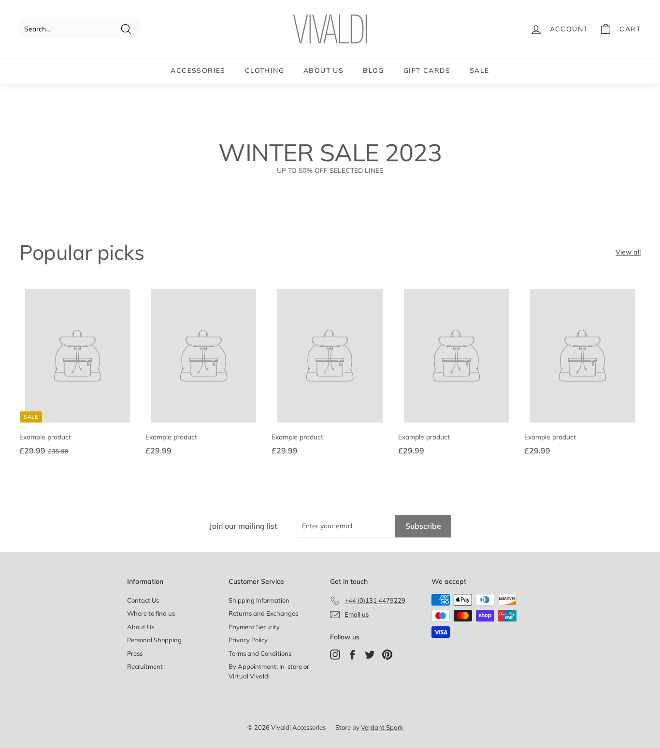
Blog (373, 70)
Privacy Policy (248, 640)
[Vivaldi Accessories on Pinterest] (387, 654)
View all (628, 252)
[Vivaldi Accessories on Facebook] (352, 654)
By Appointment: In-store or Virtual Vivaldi (269, 671)
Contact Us (143, 600)
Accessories (198, 70)
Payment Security (254, 627)
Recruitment (145, 666)
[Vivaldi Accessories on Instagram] (335, 654)
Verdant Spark (382, 727)
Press (135, 653)
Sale (479, 70)
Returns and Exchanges (263, 613)
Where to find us (151, 613)
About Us (323, 70)
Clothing (264, 70)
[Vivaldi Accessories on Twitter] (370, 654)
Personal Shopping (154, 640)
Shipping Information (259, 600)
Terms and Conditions (260, 653)
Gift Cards (426, 70)
